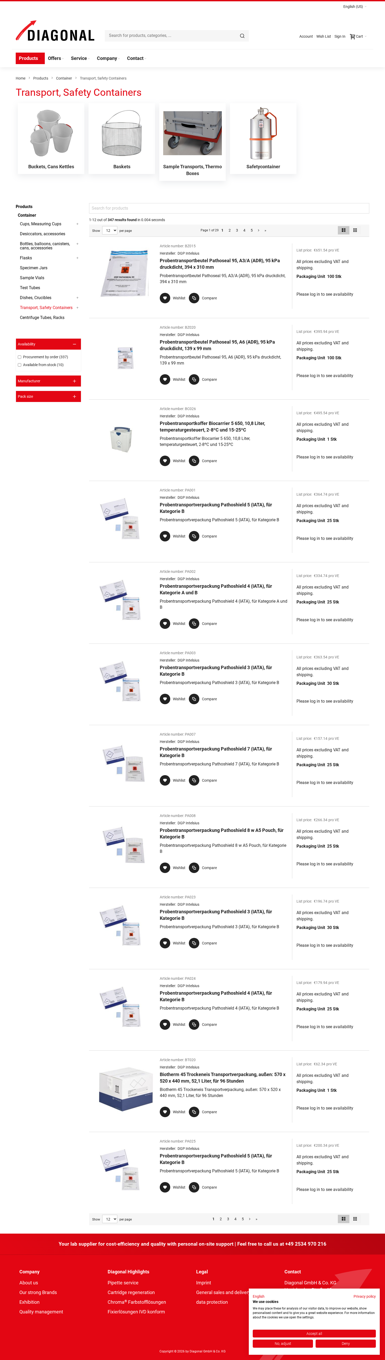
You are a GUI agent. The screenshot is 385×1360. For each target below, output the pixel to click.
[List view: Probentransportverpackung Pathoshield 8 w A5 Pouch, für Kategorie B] (229, 846)
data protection (212, 1302)
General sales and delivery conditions (234, 1292)
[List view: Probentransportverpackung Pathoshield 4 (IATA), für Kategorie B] (229, 1008)
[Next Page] (258, 230)
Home (20, 78)
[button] (355, 6)
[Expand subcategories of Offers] (63, 59)
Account (306, 36)
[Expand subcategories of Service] (89, 59)
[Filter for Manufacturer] (48, 381)
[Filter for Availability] (48, 344)
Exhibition (29, 1302)
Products (40, 78)
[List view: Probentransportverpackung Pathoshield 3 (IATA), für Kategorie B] (229, 683)
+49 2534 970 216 (305, 1244)
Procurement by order (45, 357)
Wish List (323, 36)
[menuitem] (30, 58)
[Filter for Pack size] (48, 396)
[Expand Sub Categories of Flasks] (77, 258)
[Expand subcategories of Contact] (145, 59)
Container (64, 78)
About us (28, 1282)
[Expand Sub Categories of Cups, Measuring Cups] (77, 224)
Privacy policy (365, 1296)
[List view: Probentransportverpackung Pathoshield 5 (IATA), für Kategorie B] (229, 520)
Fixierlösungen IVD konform (136, 1311)
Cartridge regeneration (131, 1292)
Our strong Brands (38, 1292)
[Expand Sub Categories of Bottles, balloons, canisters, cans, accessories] (77, 244)
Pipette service (123, 1282)
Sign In (339, 36)
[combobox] (177, 36)
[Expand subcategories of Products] (40, 59)
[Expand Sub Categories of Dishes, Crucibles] (77, 297)
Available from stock (42, 365)
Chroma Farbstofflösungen (137, 1302)
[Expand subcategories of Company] (119, 59)
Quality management (41, 1311)
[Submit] (242, 36)
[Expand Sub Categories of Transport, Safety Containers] (77, 307)
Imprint (203, 1282)
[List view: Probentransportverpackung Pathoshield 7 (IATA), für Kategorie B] (229, 764)
